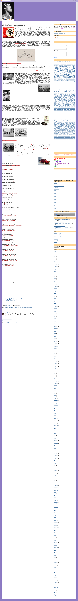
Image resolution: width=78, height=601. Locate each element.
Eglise (74, 94)
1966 (55, 129)
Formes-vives (56, 160)
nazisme (61, 68)
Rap (74, 61)
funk (70, 75)
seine (74, 127)
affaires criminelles (66, 75)
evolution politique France (69, 66)
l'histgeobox (6, 5)
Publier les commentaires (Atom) (12, 322)
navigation (63, 98)
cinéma (59, 102)
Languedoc (56, 135)
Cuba (71, 86)
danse (64, 123)
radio (72, 104)
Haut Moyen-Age (60, 116)
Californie (61, 86)
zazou (65, 150)
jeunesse (57, 89)
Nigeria (72, 118)
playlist (72, 75)
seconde (71, 127)
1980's (65, 68)
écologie (74, 93)
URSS (55, 71)
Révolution (56, 187)
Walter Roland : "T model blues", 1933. (11, 299)
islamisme (55, 93)
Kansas (74, 134)
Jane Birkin (71, 134)
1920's (69, 73)
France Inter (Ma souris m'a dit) (59, 158)
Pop (59, 74)
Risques (67, 91)
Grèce (55, 91)
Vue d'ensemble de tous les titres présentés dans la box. (30, 21)
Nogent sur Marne (61, 137)
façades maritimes (65, 124)
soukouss (55, 150)
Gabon (69, 107)
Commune (56, 107)
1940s (72, 73)
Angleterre (61, 75)
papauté (55, 127)
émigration (62, 99)
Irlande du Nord (63, 117)
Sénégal (70, 91)
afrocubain (71, 120)
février (55, 261)
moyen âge (59, 104)
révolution (70, 89)
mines (55, 104)
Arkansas (60, 130)
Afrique (71, 61)
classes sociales (64, 97)
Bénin (72, 94)
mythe (55, 98)
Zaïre (67, 101)
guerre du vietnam (71, 74)
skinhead (74, 149)
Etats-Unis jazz (62, 107)
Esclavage (63, 72)
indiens (62, 125)
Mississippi (56, 80)
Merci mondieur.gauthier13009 (59, 222)
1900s (58, 94)
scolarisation (63, 149)
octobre (55, 288)
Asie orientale (63, 130)
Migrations (64, 76)
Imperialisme (59, 117)
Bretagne (64, 106)
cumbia (66, 102)
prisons (61, 127)
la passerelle (56, 239)
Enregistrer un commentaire (6, 319)
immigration (69, 68)
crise (55, 89)
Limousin (70, 117)
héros (60, 125)
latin (70, 125)
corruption (62, 102)
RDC (61, 101)
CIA (60, 131)
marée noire (58, 126)
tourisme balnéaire (62, 105)
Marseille (69, 100)
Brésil (74, 70)
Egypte (59, 107)
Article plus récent (5, 320)
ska (74, 75)
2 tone (58, 129)
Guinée (55, 78)
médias (63, 104)
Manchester (55, 136)
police (67, 104)
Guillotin (61, 134)
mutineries (73, 126)
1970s (74, 69)
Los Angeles (67, 135)
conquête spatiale (65, 122)
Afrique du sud (64, 77)
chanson (67, 61)
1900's (55, 190)
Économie (66, 105)
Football (66, 107)
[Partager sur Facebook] (18, 305)
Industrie (19, 307)
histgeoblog (56, 237)
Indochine (55, 108)
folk (59, 68)
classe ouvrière (57, 92)
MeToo (65, 136)
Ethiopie (74, 86)
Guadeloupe (56, 95)
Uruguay (61, 120)
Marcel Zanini (62, 136)
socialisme (71, 78)
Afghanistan (64, 90)
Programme (69, 138)
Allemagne (66, 69)
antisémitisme (68, 71)
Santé (55, 109)
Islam (67, 117)
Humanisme (71, 116)
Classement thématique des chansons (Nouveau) (50, 21)
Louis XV (55, 118)
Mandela (59, 136)
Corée (74, 132)
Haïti (59, 95)
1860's (69, 105)
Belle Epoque (56, 86)
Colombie (71, 90)
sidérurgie (71, 149)
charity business (72, 121)
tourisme (69, 81)
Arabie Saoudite (56, 130)
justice (60, 89)
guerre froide (63, 64)
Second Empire (60, 109)
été (66, 150)
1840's (61, 90)
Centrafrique (56, 132)
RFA (65, 91)
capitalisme (59, 88)
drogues (67, 123)
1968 (62, 69)
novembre (56, 266)
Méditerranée (73, 100)
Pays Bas (59, 119)
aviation (66, 121)
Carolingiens (68, 131)
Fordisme (16, 307)
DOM (55, 133)
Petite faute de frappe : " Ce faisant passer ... (61, 227)
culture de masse (60, 123)
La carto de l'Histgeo (62, 21)
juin (54, 254)
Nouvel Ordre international (60, 91)
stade (57, 150)
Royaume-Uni (57, 66)
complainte (58, 122)
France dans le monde (70, 79)
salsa (55, 105)
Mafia (60, 118)
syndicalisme (67, 93)
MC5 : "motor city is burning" (10, 300)
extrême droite (59, 78)
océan (65, 104)
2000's (8, 307)
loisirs (58, 93)
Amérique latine (57, 67)
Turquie (68, 109)
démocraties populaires (71, 102)
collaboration (71, 76)
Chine (74, 106)
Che (62, 132)
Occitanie (55, 119)
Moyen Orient (68, 108)
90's (61, 129)
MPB (66, 100)
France (64, 67)
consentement (71, 122)
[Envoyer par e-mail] (14, 305)
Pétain (71, 119)
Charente (71, 106)
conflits (61, 122)
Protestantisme (67, 119)
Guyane (55, 116)
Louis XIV (71, 135)
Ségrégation (56, 62)
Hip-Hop (73, 65)
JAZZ (66, 72)
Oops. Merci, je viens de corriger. (59, 226)
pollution (69, 104)
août (55, 251)
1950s (55, 79)
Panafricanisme (59, 96)
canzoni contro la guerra (58, 236)
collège (55, 122)
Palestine (73, 108)
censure (74, 101)
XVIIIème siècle (66, 120)
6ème (60, 129)
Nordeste (55, 101)
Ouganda (74, 137)
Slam (66, 96)
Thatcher (67, 87)
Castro (71, 131)
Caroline (65, 131)
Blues (65, 71)
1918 (71, 105)
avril (55, 278)
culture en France (60, 71)
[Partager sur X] (17, 305)
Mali (74, 79)
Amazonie (63, 129)
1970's (72, 69)
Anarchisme (61, 79)
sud (66, 81)
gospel (68, 80)
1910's (68, 70)
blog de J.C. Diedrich (57, 233)
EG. (64, 33)
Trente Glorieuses (64, 74)
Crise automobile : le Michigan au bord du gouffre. (14, 298)
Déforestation (57, 133)
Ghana (55, 100)
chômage (55, 102)
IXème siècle (68, 134)
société (59, 69)
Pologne (66, 138)
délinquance (71, 123)
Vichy (59, 80)
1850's (65, 99)
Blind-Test (74, 130)
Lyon (58, 118)
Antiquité (67, 90)
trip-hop (59, 128)
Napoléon (65, 118)
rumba (61, 93)
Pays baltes (63, 119)
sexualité (64, 81)
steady (62, 150)
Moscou (69, 136)
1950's (58, 76)
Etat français (66, 133)
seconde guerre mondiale (65, 65)
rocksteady (67, 89)
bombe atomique (72, 87)
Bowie (55, 131)
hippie (55, 125)
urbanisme (70, 93)
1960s (65, 70)
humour (58, 125)
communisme (69, 67)
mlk (56, 104)
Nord (74, 118)
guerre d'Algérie (72, 80)
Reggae (56, 65)
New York (69, 118)
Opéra (72, 137)
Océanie (69, 137)
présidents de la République (63, 73)
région (58, 149)
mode (61, 126)
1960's (74, 62)
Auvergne (58, 106)
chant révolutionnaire (71, 88)
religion (61, 81)
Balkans (69, 130)
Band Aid (71, 130)
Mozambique (72, 136)
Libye (59, 135)
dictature (62, 66)
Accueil (3, 21)
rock (31, 307)
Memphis (67, 136)
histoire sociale (73, 103)
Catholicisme (73, 131)
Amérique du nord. (72, 129)
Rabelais (72, 138)
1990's (6, 307)
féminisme (64, 78)
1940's (63, 70)
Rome (55, 120)
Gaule (59, 134)
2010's (61, 94)
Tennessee (64, 101)
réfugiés (55, 149)
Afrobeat (74, 105)
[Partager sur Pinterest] (19, 305)
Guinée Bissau (65, 134)
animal (74, 120)
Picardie (62, 138)
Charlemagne (59, 132)
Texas (65, 109)
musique (29, 307)
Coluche (67, 132)
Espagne (74, 99)
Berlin (69, 94)
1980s (70, 70)
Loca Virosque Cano (66, 95)
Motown (55, 96)
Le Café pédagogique (57, 161)
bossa (55, 88)
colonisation (56, 64)
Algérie (58, 79)
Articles (57, 37)
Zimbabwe (56, 97)
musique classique (69, 126)
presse (58, 127)
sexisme (63, 93)
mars (55, 259)
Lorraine (64, 135)
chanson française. (64, 88)
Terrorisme (69, 96)
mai (54, 256)
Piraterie (64, 138)
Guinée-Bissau (73, 107)
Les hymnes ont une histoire (62, 108)
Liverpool (73, 117)
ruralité (74, 104)
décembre (56, 264)
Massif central (73, 95)
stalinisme (60, 150)
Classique (64, 132)
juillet (55, 273)
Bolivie (62, 106)
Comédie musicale (70, 132)
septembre (56, 269)
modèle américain (25, 307)
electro (68, 97)
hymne (71, 97)
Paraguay (55, 138)
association (62, 121)
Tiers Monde (73, 96)
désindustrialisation (57, 103)
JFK (68, 117)
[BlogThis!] (16, 305)
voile (63, 150)
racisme (62, 61)
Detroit (10, 307)
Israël (63, 100)
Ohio (71, 108)
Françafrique (73, 81)
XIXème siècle (59, 70)
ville (59, 99)
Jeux (65, 100)
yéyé (61, 128)
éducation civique (67, 128)
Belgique (68, 99)
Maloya (63, 118)
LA (54, 135)
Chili (64, 79)
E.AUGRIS (7, 312)
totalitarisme (56, 128)
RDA (65, 87)
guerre (69, 72)
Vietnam (67, 76)
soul (74, 64)
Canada (71, 99)
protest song (59, 72)
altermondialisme (72, 109)
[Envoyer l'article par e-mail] (13, 305)
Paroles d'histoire (57, 165)
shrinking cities (67, 149)
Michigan (21, 307)
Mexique (55, 87)
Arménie (55, 106)
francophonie (70, 124)
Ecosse (61, 133)
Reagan (74, 119)
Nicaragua (57, 137)
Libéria (62, 135)
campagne (59, 97)
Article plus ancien (47, 320)
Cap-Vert (68, 106)
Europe (74, 90)
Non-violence (66, 137)
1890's (74, 78)
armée (66, 80)
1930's (69, 69)
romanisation (68, 127)
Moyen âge (56, 184)
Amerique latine (65, 94)
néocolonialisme (57, 81)
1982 (55, 205)
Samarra (55, 242)
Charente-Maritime (67, 86)
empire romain (59, 124)
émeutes (55, 94)
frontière (74, 124)
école (63, 128)
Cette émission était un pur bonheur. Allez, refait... (62, 219)
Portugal (62, 87)
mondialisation (56, 75)
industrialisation (66, 125)
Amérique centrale (67, 129)
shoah (57, 105)
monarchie (64, 126)
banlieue (68, 121)
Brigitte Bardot (58, 131)
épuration (71, 128)
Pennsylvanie (59, 138)
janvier (55, 283)
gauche (67, 78)
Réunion (63, 96)
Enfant (63, 133)
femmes (60, 77)
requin (64, 127)
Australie (66, 130)
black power (70, 101)
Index (57, 100)
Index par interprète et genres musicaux (12, 21)
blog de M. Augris (57, 234)
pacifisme (66, 98)
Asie (72, 70)
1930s (55, 76)
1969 (56, 129)
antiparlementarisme (57, 121)
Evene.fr (55, 159)
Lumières (74, 135)
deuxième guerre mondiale (65, 92)
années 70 (73, 91)
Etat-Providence (70, 133)
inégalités (73, 97)
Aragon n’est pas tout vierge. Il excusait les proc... (62, 223)
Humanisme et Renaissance (59, 186)
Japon (62, 95)
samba (70, 98)
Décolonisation (70, 64)
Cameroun (62, 131)
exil (61, 103)
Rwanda (58, 120)
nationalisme (59, 98)
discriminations (73, 92)
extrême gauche (64, 103)
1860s (74, 128)
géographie (73, 77)
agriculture (62, 80)
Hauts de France (66, 116)
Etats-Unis (12, 307)
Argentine (60, 76)
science (60, 149)
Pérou (58, 101)
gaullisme (68, 103)
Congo (68, 77)
